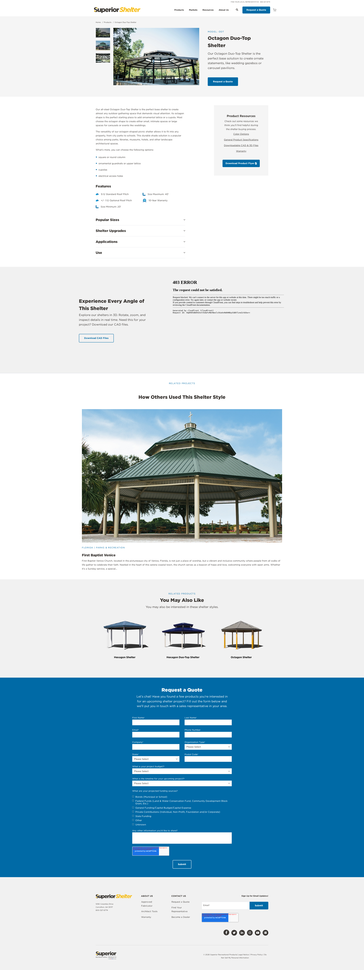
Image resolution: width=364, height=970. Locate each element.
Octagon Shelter (241, 657)
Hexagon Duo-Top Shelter (183, 657)
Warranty (241, 151)
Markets (193, 10)
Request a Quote (256, 10)
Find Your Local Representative (245, 2)
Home (98, 22)
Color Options (241, 134)
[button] (140, 219)
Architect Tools (149, 911)
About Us (224, 10)
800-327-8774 (265, 2)
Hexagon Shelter (125, 657)
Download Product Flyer (240, 163)
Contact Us (178, 896)
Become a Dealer (180, 917)
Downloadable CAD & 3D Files (241, 145)
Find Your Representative (179, 909)
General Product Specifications (241, 139)
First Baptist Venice (99, 555)
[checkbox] (182, 811)
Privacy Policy (257, 955)
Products (179, 10)
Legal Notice (243, 955)
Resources (208, 10)
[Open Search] (237, 10)
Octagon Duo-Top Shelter (125, 22)
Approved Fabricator (146, 904)
